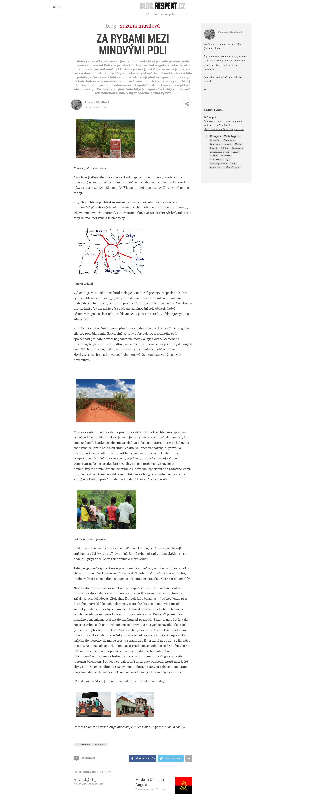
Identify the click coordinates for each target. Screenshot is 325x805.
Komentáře (85, 757)
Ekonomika (229, 140)
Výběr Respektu (232, 136)
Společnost (237, 148)
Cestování (85, 744)
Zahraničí (226, 155)
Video (236, 152)
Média (238, 144)
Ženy (232, 163)
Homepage (215, 136)
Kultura (228, 144)
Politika (225, 148)
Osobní (213, 148)
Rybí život (215, 167)
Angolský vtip (85, 779)
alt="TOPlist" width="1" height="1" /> (224, 129)
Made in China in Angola (149, 782)
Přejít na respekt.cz (165, 14)
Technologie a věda (219, 152)
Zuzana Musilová (140, 26)
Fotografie (215, 144)
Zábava (213, 155)
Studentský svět (231, 167)
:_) (227, 159)
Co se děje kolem (218, 163)
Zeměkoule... (99, 744)
